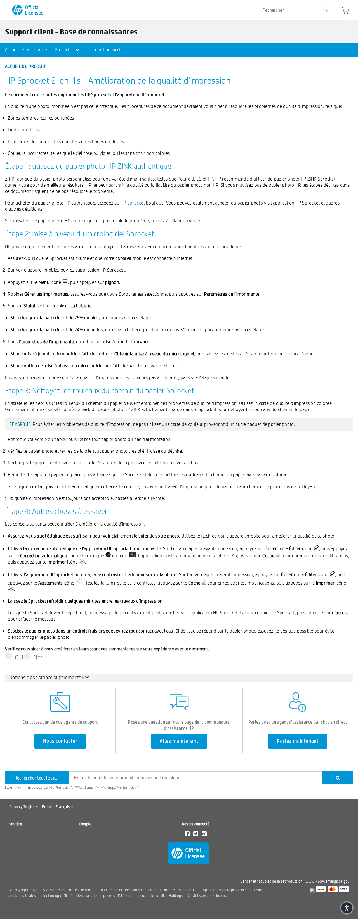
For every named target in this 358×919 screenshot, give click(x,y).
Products (63, 50)
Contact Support (106, 50)
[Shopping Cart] (345, 11)
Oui (19, 657)
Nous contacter (60, 741)
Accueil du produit (25, 66)
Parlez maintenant (298, 741)
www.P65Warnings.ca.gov (327, 881)
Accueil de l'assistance (26, 50)
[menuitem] (26, 50)
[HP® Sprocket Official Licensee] (28, 10)
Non (39, 657)
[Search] (337, 777)
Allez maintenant (179, 741)
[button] (347, 908)
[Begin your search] (325, 10)
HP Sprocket (133, 203)
